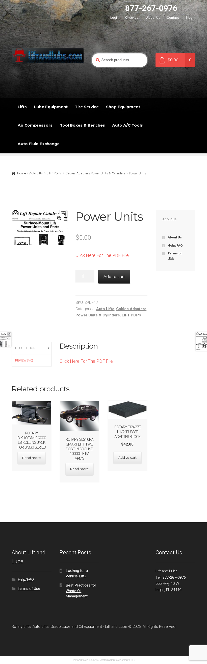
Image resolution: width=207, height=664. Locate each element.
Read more (31, 458)
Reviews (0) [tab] (24, 360)
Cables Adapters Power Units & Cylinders (95, 173)
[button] (59, 218)
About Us (153, 17)
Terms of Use (29, 588)
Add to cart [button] (127, 457)
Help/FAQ (175, 245)
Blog (189, 17)
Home (21, 173)
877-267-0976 (151, 8)
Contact (173, 17)
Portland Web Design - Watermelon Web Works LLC (103, 660)
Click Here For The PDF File (102, 255)
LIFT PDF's (54, 173)
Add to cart (114, 276)
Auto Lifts (36, 173)
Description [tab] (25, 348)
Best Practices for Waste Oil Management (81, 590)
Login (114, 17)
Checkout (132, 17)
